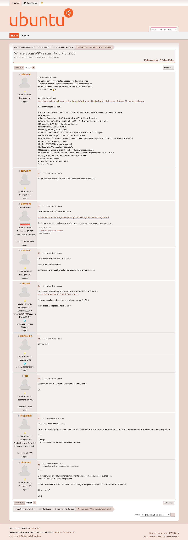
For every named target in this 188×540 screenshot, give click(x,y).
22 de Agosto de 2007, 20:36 (52, 286)
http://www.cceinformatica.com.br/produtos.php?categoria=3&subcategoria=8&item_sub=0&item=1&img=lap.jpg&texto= (91, 101)
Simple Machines (33, 536)
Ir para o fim (19, 67)
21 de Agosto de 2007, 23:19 (52, 206)
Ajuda (146, 537)
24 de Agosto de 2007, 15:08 (52, 338)
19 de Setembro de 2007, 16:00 (53, 418)
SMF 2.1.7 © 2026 (17, 536)
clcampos (26, 203)
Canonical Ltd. (68, 532)
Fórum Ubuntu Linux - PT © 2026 (164, 533)
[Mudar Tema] (42, 3)
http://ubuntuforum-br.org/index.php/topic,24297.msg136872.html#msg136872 (73, 217)
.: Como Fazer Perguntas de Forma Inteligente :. (51, 230)
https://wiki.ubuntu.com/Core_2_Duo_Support (58, 294)
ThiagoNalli (26, 415)
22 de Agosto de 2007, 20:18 (52, 253)
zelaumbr (26, 74)
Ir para (137, 515)
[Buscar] (161, 29)
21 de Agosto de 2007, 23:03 (52, 173)
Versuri (26, 283)
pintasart (26, 461)
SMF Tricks (35, 528)
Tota (25, 375)
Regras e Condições (157, 537)
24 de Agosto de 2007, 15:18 (52, 378)
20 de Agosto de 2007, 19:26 (47, 77)
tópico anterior (151, 60)
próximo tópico (167, 60)
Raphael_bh (25, 335)
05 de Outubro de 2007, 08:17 (53, 463)
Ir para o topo (19, 502)
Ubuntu (57, 532)
